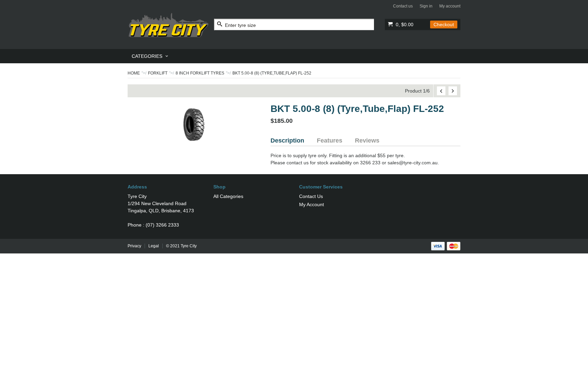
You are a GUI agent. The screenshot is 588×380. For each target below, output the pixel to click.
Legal (153, 246)
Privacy (134, 246)
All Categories (228, 196)
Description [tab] (287, 140)
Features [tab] (329, 140)
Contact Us (311, 196)
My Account (311, 204)
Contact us (403, 6)
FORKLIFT (157, 73)
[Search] (219, 24)
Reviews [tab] (367, 140)
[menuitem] (150, 56)
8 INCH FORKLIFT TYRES (200, 73)
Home (134, 73)
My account (449, 6)
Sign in (426, 6)
